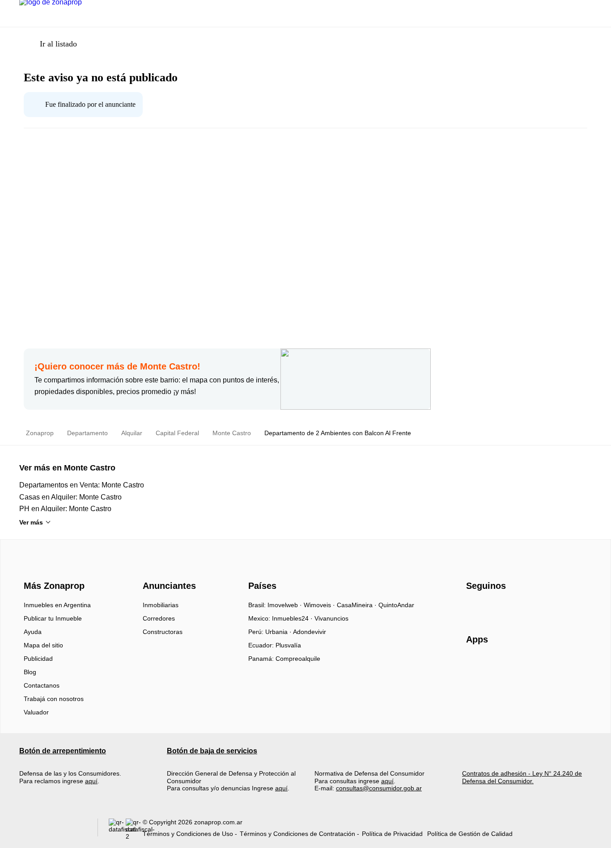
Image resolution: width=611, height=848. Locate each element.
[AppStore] (494, 665)
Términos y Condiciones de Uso (188, 833)
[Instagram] (488, 608)
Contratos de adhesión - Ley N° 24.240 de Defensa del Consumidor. (522, 777)
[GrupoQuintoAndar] (53, 829)
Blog (30, 672)
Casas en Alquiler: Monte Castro (70, 497)
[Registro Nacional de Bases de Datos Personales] (117, 829)
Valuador (36, 712)
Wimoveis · (320, 605)
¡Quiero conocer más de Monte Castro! (117, 366)
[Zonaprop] (52, 569)
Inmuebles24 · (293, 618)
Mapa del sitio (43, 645)
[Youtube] (503, 608)
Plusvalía (288, 645)
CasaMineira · (357, 605)
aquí (91, 781)
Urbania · (279, 631)
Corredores (159, 618)
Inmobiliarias (160, 605)
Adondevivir (309, 631)
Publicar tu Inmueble (53, 618)
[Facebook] (473, 608)
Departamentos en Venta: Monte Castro (81, 485)
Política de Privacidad (392, 833)
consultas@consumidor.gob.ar (379, 788)
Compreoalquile (298, 658)
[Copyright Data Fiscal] (134, 829)
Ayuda (33, 631)
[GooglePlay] (555, 665)
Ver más (31, 522)
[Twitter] (517, 608)
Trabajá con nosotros (54, 698)
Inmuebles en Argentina (57, 605)
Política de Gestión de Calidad (470, 833)
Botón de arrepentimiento (62, 751)
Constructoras (162, 631)
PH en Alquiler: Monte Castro (65, 508)
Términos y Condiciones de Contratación (297, 833)
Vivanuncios (331, 618)
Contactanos (41, 685)
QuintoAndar (396, 605)
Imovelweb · (285, 605)
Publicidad (38, 658)
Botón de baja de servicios (212, 751)
